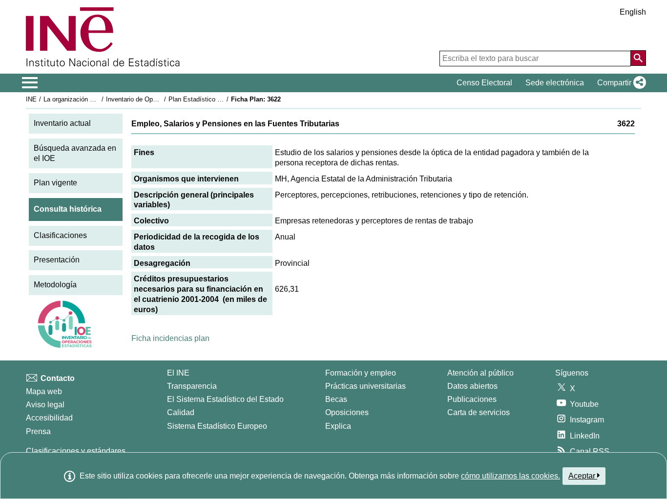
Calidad (180, 412)
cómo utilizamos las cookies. (510, 476)
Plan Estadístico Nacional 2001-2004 (220, 99)
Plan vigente (55, 183)
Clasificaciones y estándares (75, 451)
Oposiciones (347, 412)
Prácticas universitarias (365, 386)
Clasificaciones (60, 235)
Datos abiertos (472, 386)
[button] (619, 83)
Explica (338, 426)
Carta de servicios (478, 412)
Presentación (57, 260)
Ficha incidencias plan (170, 338)
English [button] (633, 12)
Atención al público (480, 373)
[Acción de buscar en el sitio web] (638, 58)
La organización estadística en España (98, 99)
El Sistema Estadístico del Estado (225, 399)
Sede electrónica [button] (554, 83)
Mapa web (44, 391)
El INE (178, 373)
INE (31, 99)
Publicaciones (472, 399)
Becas (336, 399)
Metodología (55, 284)
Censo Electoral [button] (484, 83)
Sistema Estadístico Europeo (217, 426)
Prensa (38, 431)
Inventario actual (62, 123)
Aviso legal (45, 404)
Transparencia (192, 386)
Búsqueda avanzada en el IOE (75, 153)
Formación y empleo (360, 373)
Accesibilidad (49, 418)
